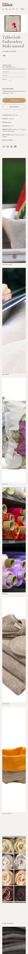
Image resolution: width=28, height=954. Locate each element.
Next (24, 24)
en (17, 9)
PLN (14, 9)
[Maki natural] (4, 56)
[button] (22, 9)
